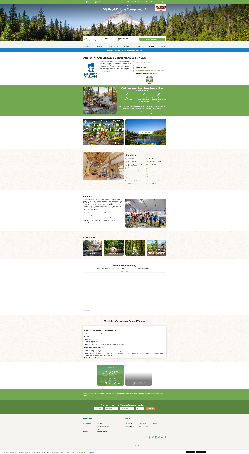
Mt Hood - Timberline (127, 5)
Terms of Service (144, 445)
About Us (85, 421)
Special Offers (145, 1)
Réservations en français (145, 421)
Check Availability (152, 39)
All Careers (85, 426)
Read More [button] (107, 71)
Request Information (142, 112)
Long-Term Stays (136, 1)
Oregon (118, 5)
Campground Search (126, 1)
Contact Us (85, 431)
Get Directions (124, 271)
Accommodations (123, 38)
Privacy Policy (136, 445)
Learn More (139, 50)
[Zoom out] (165, 276)
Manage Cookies (181, 451)
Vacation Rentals (129, 421)
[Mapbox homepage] (86, 310)
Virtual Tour (99, 46)
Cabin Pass (99, 423)
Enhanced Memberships (103, 426)
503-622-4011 (124, 13)
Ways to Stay (151, 46)
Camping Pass (100, 421)
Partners (155, 423)
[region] (124, 291)
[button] (129, 40)
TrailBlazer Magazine (102, 431)
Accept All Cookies (201, 451)
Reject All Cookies (191, 451)
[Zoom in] (165, 274)
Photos (86, 32)
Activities (138, 46)
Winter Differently (129, 426)
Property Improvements (103, 429)
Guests (106, 38)
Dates (85, 38)
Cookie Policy (91, 452)
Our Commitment (87, 423)
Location (163, 46)
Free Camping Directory (159, 421)
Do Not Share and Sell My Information (157, 445)
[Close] (246, 451)
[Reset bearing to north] (165, 278)
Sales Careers (86, 429)
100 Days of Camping (144, 426)
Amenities (126, 46)
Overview (87, 46)
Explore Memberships (155, 1)
